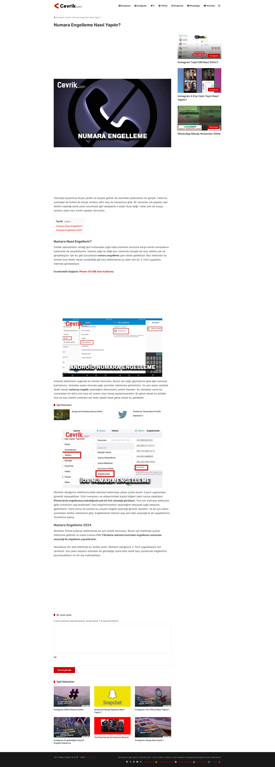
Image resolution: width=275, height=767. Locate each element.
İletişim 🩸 (216, 762)
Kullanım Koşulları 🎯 (168, 762)
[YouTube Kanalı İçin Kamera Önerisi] (112, 725)
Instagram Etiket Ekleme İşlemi (69, 709)
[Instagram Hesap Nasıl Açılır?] (153, 727)
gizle (68, 221)
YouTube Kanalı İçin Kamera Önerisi (111, 737)
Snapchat (178, 5)
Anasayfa (59, 17)
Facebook (125, 5)
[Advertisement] (112, 54)
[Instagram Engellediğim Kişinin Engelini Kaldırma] (72, 727)
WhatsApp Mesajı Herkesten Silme (199, 133)
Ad (55, 657)
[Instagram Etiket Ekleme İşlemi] (72, 696)
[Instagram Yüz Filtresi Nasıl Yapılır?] (153, 696)
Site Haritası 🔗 (203, 762)
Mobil (68, 17)
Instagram (141, 5)
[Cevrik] (68, 6)
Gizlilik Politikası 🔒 (186, 762)
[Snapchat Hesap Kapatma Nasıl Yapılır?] (112, 696)
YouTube (210, 5)
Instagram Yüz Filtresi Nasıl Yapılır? (152, 709)
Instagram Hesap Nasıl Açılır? (149, 740)
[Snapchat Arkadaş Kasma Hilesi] (62, 414)
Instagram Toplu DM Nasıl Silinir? (198, 62)
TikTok (164, 5)
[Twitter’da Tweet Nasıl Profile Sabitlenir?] (123, 414)
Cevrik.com (90, 757)
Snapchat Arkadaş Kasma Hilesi (87, 411)
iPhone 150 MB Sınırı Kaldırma (96, 271)
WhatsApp (194, 5)
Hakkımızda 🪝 (151, 762)
